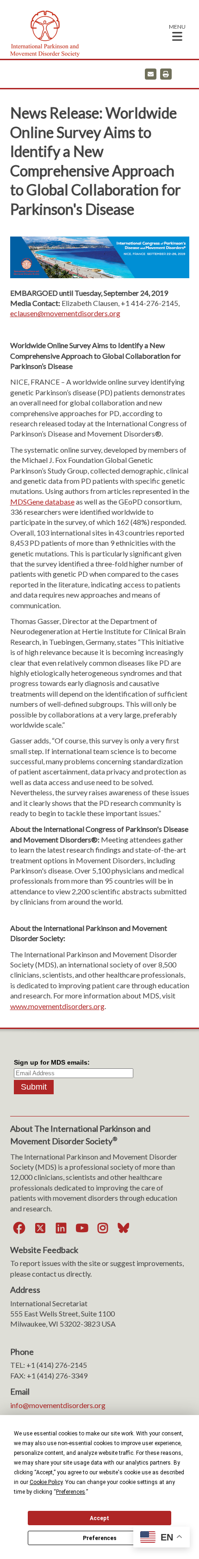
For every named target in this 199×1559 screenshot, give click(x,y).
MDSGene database (42, 501)
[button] (177, 32)
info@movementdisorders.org (58, 1405)
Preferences (100, 1538)
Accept (99, 1518)
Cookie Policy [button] (46, 1482)
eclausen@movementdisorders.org (65, 313)
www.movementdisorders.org (57, 1006)
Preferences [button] (70, 1492)
